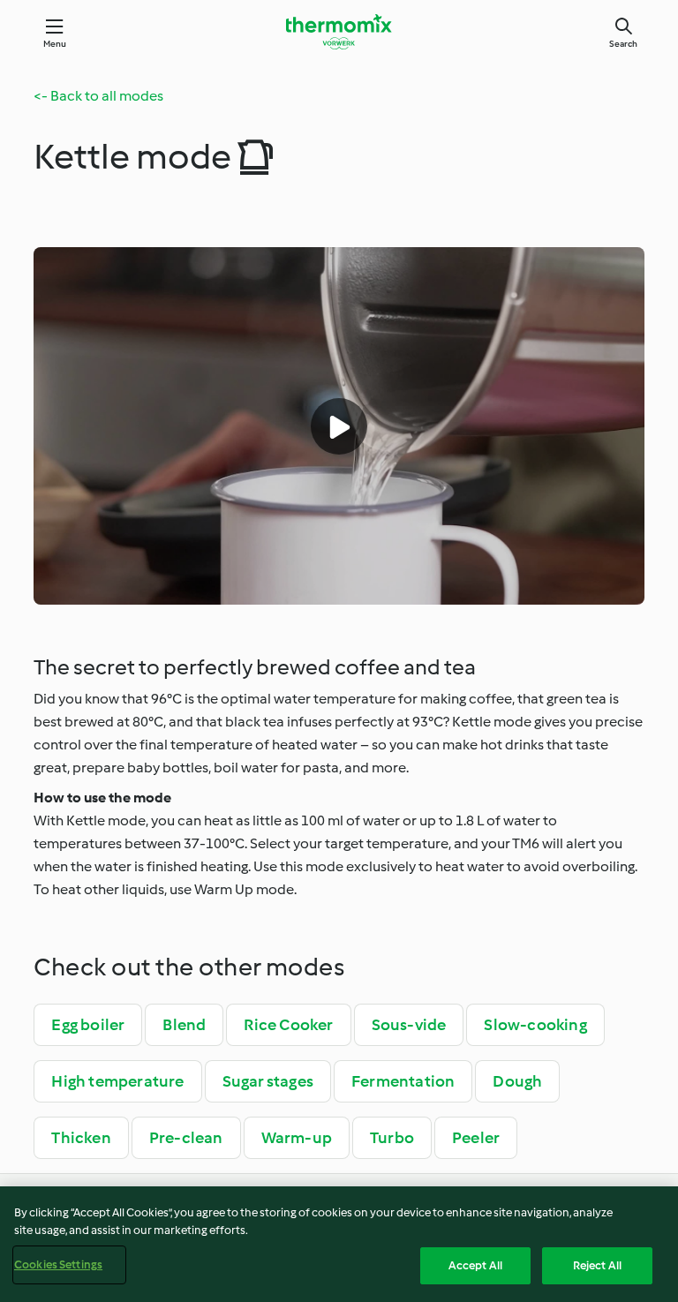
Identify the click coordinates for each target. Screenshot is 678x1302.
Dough (517, 1081)
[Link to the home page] (339, 31)
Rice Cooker (288, 1025)
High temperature (117, 1081)
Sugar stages (267, 1081)
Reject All (597, 1265)
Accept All (475, 1265)
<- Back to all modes (98, 95)
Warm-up (296, 1138)
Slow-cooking (535, 1025)
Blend (184, 1025)
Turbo (392, 1138)
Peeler (476, 1138)
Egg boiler (87, 1025)
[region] (339, 1244)
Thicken (80, 1138)
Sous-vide (409, 1025)
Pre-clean (186, 1138)
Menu (55, 43)
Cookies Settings (58, 1264)
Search (623, 43)
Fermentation (403, 1081)
